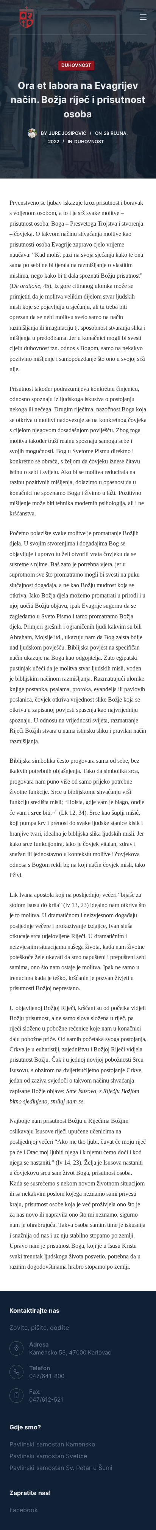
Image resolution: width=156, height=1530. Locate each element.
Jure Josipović (67, 133)
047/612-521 (46, 1399)
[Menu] (143, 17)
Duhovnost (76, 65)
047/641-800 (46, 1376)
